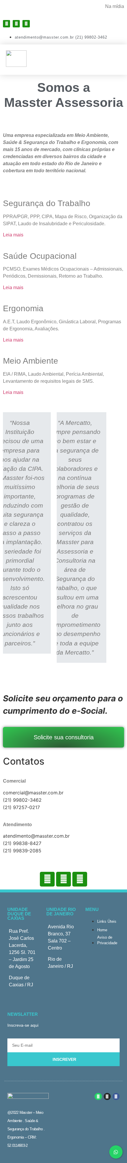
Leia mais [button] (13, 234)
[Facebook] (6, 23)
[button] (115, 59)
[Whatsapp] (26, 23)
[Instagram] (16, 23)
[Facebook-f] (116, 1096)
